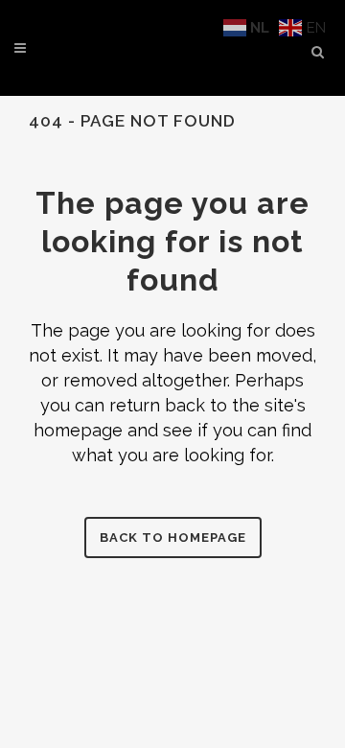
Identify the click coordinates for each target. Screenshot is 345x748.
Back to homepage (173, 537)
